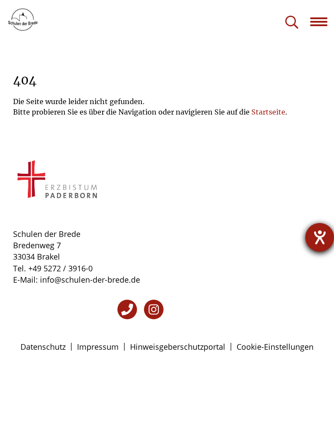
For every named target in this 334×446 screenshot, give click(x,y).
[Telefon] (127, 309)
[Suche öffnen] (292, 22)
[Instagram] (154, 309)
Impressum (98, 346)
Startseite (268, 112)
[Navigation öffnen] (322, 22)
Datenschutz (43, 346)
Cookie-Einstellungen (275, 346)
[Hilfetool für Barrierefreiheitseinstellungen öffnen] (319, 237)
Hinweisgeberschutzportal (177, 346)
